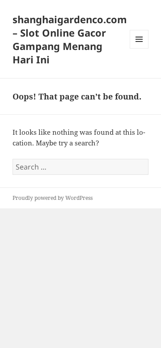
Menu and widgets (139, 48)
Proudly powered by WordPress (53, 198)
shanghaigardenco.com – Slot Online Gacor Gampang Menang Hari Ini (70, 39)
